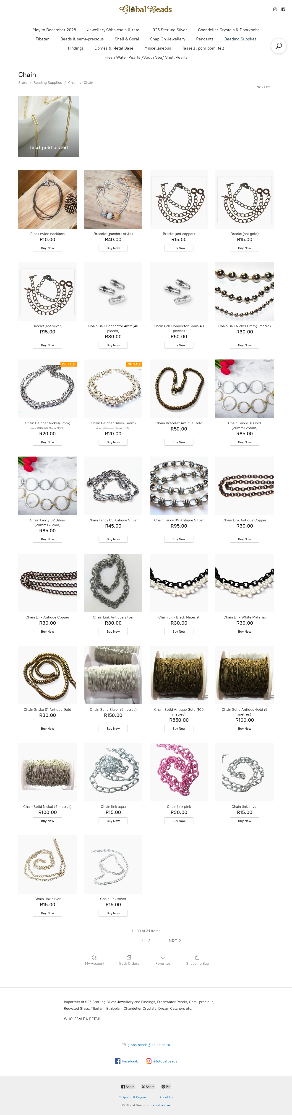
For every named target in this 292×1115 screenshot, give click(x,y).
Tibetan (43, 39)
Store (22, 82)
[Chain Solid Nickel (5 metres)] (47, 772)
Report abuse (160, 1105)
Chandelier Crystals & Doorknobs (229, 29)
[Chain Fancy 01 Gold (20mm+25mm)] (244, 388)
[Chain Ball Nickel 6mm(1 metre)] (244, 291)
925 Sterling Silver (170, 29)
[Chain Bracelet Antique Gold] (179, 388)
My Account (94, 963)
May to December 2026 (54, 29)
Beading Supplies (240, 39)
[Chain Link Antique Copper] (244, 486)
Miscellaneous (157, 48)
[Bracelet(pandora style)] (113, 199)
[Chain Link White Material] (244, 583)
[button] (176, 940)
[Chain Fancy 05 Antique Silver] (113, 486)
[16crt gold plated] (48, 117)
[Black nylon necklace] (47, 199)
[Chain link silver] (244, 772)
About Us (166, 1097)
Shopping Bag (197, 963)
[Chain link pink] (179, 772)
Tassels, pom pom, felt (203, 48)
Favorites (163, 963)
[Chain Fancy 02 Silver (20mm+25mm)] (47, 486)
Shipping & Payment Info (137, 1097)
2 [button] (149, 940)
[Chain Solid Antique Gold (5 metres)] (244, 675)
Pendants (205, 39)
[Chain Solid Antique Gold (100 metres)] (179, 675)
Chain (73, 82)
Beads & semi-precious (82, 39)
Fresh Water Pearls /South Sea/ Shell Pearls (146, 57)
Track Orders (129, 963)
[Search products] (279, 46)
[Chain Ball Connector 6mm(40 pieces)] (179, 291)
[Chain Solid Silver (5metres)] (113, 675)
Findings (76, 48)
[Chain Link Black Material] (179, 583)
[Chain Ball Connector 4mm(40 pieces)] (113, 291)
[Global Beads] (146, 9)
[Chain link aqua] (113, 772)
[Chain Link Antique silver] (113, 583)
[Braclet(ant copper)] (179, 199)
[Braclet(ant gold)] (244, 199)
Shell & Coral (127, 39)
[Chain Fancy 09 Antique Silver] (179, 486)
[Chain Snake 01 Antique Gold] (47, 675)
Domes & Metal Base (114, 48)
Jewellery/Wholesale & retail (114, 29)
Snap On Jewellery (167, 39)
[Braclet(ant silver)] (47, 291)
